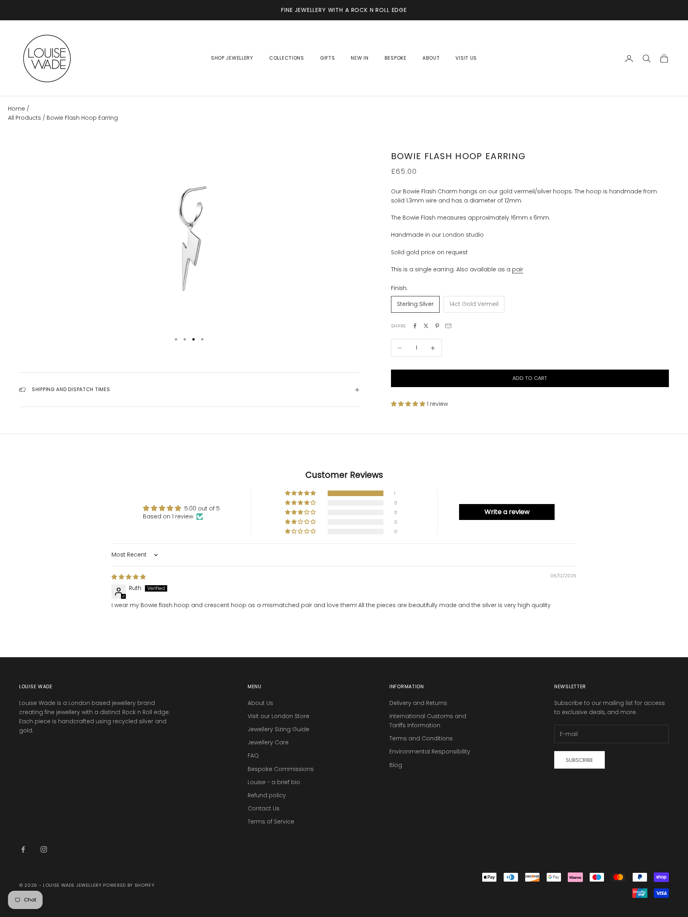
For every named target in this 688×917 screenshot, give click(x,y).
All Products (25, 118)
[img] (128, 577)
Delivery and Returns (418, 703)
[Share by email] (448, 326)
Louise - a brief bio (274, 782)
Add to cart (529, 378)
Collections (286, 58)
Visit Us (466, 58)
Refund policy (267, 795)
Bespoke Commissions (281, 769)
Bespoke (396, 58)
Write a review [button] (507, 511)
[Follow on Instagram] (44, 849)
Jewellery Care (268, 742)
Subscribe (579, 760)
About (431, 58)
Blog (395, 765)
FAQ (253, 755)
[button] (409, 404)
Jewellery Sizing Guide (278, 729)
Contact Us (264, 808)
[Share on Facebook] (415, 326)
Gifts (327, 58)
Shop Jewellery (232, 58)
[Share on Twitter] (426, 326)
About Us (260, 703)
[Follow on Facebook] (23, 849)
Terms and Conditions (421, 738)
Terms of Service (271, 821)
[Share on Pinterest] (437, 326)
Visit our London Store (278, 716)
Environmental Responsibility (429, 751)
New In (359, 58)
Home (16, 109)
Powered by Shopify (128, 885)
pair (517, 269)
